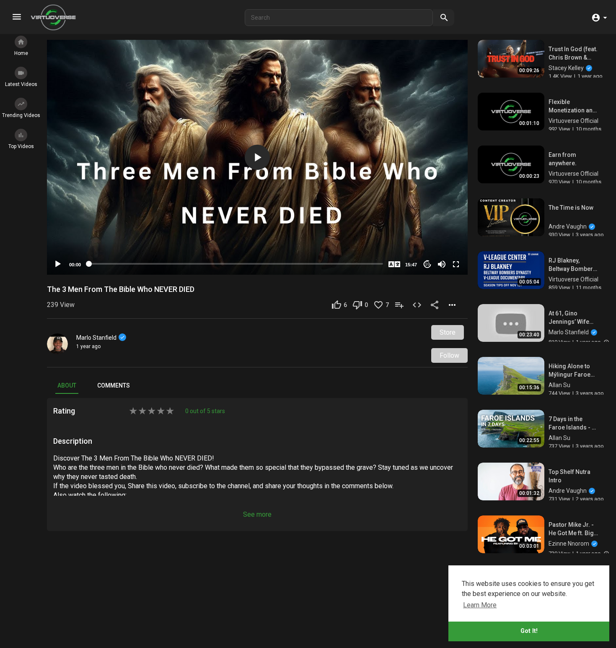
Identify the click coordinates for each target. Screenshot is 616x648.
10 (427, 264)
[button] (599, 17)
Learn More (480, 605)
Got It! (529, 631)
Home (21, 53)
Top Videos (21, 146)
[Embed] (418, 305)
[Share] (436, 305)
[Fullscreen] (456, 264)
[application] (257, 157)
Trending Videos (21, 115)
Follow (449, 355)
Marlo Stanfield (96, 337)
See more (257, 514)
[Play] (58, 264)
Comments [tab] (113, 385)
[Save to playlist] (400, 305)
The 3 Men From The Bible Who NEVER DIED (120, 289)
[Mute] (441, 264)
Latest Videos (21, 84)
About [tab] (66, 385)
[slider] (236, 264)
